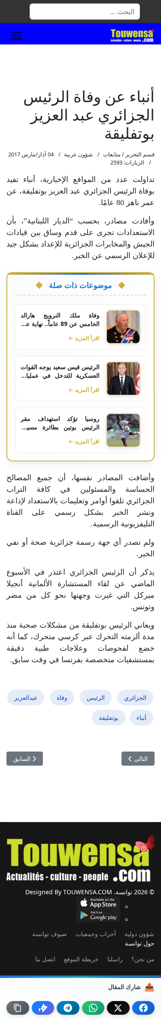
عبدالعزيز (25, 697)
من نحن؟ (143, 959)
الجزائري (135, 697)
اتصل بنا (45, 959)
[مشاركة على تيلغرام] (68, 1008)
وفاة (62, 697)
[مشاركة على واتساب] (93, 1008)
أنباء (141, 718)
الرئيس (96, 697)
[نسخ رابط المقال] (17, 1008)
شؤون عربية (78, 154)
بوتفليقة (108, 718)
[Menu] (16, 36)
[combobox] (85, 11)
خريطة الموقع (81, 959)
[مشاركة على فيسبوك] (143, 1008)
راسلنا (115, 959)
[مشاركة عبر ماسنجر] (43, 1008)
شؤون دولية (139, 934)
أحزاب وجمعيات (96, 934)
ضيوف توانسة (49, 934)
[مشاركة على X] (118, 1008)
